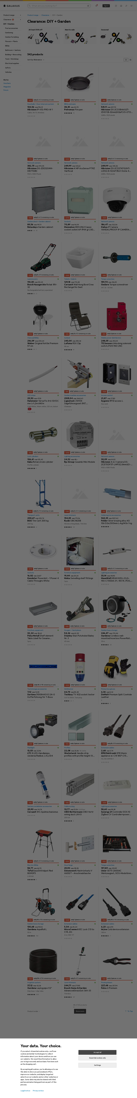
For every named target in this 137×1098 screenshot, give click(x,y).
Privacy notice (38, 1091)
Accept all (97, 1052)
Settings (97, 1065)
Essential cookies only (97, 1058)
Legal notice (25, 1091)
